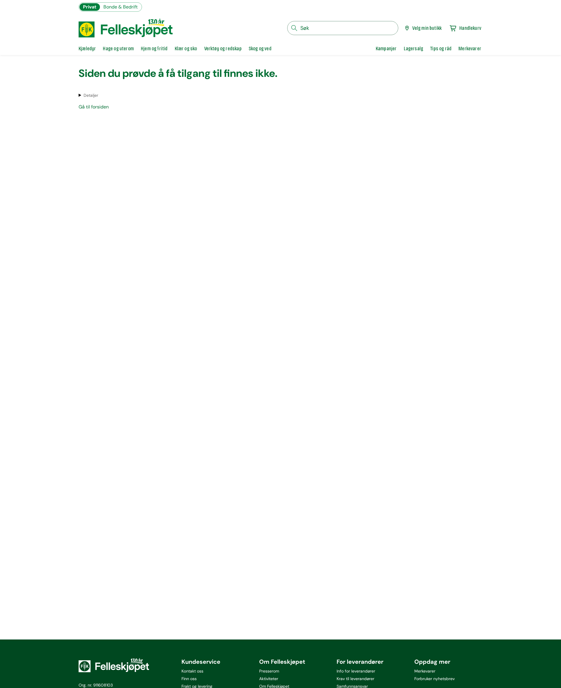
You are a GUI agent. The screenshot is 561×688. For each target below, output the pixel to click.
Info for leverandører (356, 671)
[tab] (87, 48)
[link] (386, 48)
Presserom (269, 671)
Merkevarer (424, 671)
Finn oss (189, 678)
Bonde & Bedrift (120, 7)
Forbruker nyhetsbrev (434, 678)
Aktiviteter (268, 678)
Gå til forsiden (94, 107)
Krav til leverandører (355, 678)
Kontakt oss (192, 671)
